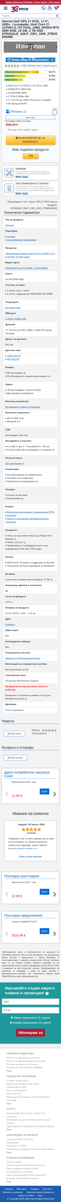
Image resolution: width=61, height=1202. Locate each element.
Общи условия (14, 1162)
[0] (56, 9)
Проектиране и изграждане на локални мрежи (30, 1126)
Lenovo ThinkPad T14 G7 (24, 921)
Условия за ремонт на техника (22, 1064)
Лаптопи (9, 225)
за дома (11, 236)
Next (55, 794)
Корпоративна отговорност (40, 1192)
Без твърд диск (13, 307)
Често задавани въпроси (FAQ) (22, 1168)
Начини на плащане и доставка (23, 1084)
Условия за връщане (17, 1080)
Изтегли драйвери (14, 710)
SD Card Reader (13, 463)
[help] (47, 993)
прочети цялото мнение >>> (22, 848)
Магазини (22, 1189)
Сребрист (10, 624)
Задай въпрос (50, 65)
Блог (40, 1195)
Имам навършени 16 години (31, 1017)
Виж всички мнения (30, 856)
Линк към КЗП (14, 1093)
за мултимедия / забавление (21, 240)
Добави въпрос (15, 757)
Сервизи (34, 1189)
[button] (50, 9)
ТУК (30, 155)
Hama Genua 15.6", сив (24, 782)
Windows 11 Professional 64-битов (22, 658)
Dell (25, 201)
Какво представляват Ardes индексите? (27, 1175)
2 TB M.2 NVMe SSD (15, 319)
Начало (9, 1189)
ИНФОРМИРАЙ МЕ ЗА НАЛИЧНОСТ (31, 140)
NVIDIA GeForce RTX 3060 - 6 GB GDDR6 (26, 268)
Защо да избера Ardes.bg (20, 1139)
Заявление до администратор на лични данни (30, 1149)
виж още (30, 117)
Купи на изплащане (17, 1090)
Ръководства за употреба (20, 1171)
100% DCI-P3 (13, 356)
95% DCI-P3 (13, 359)
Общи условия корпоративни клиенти (26, 1165)
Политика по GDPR (16, 1146)
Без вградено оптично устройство (22, 407)
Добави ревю (34, 65)
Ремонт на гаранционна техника (23, 1057)
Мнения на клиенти (13, 1192)
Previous (6, 794)
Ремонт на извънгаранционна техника (26, 1061)
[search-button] (57, 16)
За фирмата (13, 1142)
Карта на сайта (26, 1195)
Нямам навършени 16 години (31, 1022)
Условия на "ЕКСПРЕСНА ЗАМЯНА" (25, 1067)
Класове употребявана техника (23, 1178)
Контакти (47, 1189)
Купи (44, 791)
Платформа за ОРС (17, 1087)
